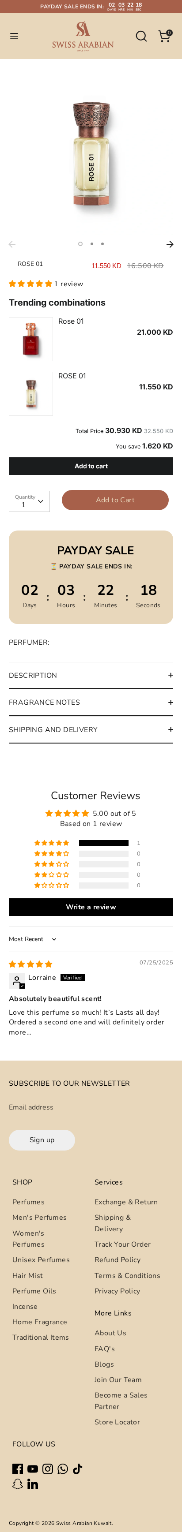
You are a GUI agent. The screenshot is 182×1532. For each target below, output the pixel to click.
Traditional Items (40, 1337)
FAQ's (105, 1349)
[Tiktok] (77, 1469)
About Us (110, 1333)
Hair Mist (27, 1276)
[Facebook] (17, 1469)
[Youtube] (32, 1469)
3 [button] (102, 244)
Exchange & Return (126, 1202)
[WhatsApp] (62, 1469)
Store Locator (117, 1422)
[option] (91, 154)
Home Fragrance (40, 1322)
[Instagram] (47, 1469)
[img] (30, 964)
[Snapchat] (17, 1484)
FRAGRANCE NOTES (44, 702)
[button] (31, 284)
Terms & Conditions (127, 1276)
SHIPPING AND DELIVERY (53, 730)
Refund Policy (117, 1260)
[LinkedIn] (32, 1484)
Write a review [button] (91, 907)
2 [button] (92, 244)
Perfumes (28, 1202)
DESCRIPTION (33, 675)
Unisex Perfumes (41, 1260)
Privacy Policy (117, 1291)
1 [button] (80, 244)
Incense (25, 1307)
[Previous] (12, 244)
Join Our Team (118, 1380)
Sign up (42, 1140)
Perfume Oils (34, 1291)
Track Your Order (123, 1244)
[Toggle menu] (14, 36)
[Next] (170, 244)
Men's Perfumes (39, 1217)
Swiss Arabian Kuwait (84, 1523)
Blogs (104, 1364)
